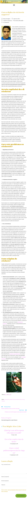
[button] (14, 5)
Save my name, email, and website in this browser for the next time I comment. (13, 490)
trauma (3, 401)
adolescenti (6, 399)
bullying (16, 399)
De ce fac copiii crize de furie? (14, 440)
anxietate (12, 399)
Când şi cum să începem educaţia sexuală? (14, 431)
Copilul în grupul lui (7, 20)
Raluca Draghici (6, 18)
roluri (19, 399)
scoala (23, 399)
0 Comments (6, 22)
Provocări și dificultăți (18, 20)
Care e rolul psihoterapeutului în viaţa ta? (14, 450)
